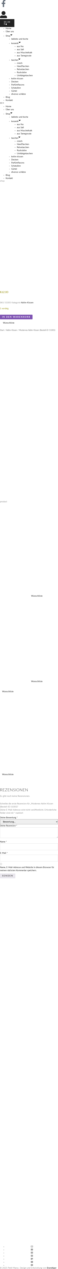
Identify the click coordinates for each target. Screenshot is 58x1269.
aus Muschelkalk (24, 53)
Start (2, 330)
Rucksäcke (22, 72)
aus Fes (20, 46)
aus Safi (20, 49)
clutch (19, 63)
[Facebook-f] (3, 3)
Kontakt (9, 100)
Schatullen (16, 88)
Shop (8, 36)
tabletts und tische (19, 39)
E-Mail (4, 853)
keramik (15, 43)
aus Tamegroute (24, 56)
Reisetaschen (23, 69)
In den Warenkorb (16, 317)
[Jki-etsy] (11, 3)
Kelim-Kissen (27, 303)
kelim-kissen (17, 79)
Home (8, 28)
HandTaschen (23, 66)
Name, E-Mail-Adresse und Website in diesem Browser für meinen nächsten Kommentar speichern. (27, 869)
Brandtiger (51, 1268)
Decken (14, 82)
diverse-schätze (18, 94)
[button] (29, 103)
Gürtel (14, 91)
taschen (14, 60)
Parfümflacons (17, 85)
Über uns (10, 31)
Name (3, 842)
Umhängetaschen (25, 75)
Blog (8, 97)
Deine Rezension (8, 826)
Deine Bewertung (9, 818)
